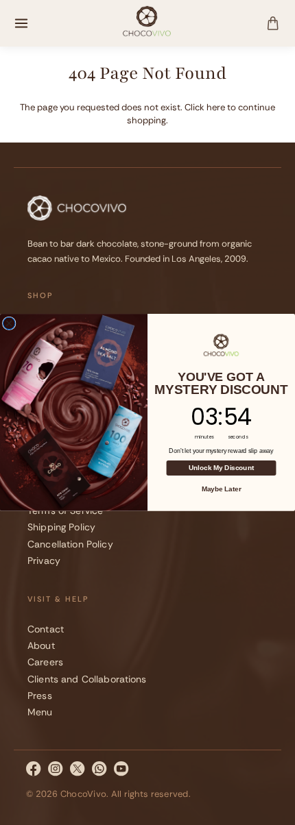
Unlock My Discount (221, 468)
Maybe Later (221, 489)
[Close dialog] (9, 323)
